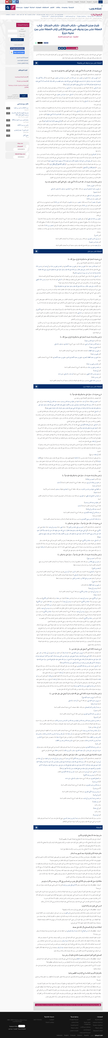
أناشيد (88, 1019)
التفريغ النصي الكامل (71, 48)
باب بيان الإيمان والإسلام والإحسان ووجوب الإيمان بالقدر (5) (20, 113)
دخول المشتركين (17, 39)
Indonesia (70, 2)
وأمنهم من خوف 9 (22, 81)
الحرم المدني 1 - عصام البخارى (21, 130)
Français (82, 2)
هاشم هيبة (26, 110)
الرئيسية (71, 7)
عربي (100, 2)
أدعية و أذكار (87, 1030)
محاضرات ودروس (98, 1022)
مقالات (58, 7)
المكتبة (32, 7)
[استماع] (65, 48)
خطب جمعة (99, 1028)
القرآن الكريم (99, 1019)
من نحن (10, 1029)
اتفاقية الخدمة (22, 1029)
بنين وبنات (19, 7)
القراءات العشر (74, 1030)
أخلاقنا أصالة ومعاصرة (21, 77)
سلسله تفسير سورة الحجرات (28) (20, 120)
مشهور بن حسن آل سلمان (23, 117)
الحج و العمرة (74, 1025)
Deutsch (89, 2)
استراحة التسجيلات (85, 1032)
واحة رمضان (74, 1022)
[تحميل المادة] (62, 48)
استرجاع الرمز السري (22, 57)
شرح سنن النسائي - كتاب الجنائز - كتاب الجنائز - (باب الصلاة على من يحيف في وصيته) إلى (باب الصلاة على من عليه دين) (68, 29)
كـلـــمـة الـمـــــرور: (22, 35)
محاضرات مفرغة (98, 1025)
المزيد (23, 95)
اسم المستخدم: (22, 30)
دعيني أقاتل (26, 135)
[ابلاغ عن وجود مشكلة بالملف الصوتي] (59, 48)
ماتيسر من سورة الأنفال (23, 125)
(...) (28, 137)
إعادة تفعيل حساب (22, 63)
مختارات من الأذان (85, 1027)
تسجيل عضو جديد (22, 60)
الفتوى (52, 7)
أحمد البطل (26, 127)
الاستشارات (45, 7)
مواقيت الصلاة (50, 1022)
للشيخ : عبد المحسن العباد (68, 37)
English (77, 2)
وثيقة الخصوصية (13, 1026)
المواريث (26, 7)
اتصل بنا (15, 1029)
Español (95, 2)
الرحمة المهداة (74, 1019)
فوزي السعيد (26, 122)
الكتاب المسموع (98, 1030)
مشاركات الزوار (38, 1019)
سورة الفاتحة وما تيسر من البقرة (21, 107)
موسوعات (64, 7)
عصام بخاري (26, 132)
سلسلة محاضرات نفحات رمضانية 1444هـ (18, 86)
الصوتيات (38, 7)
